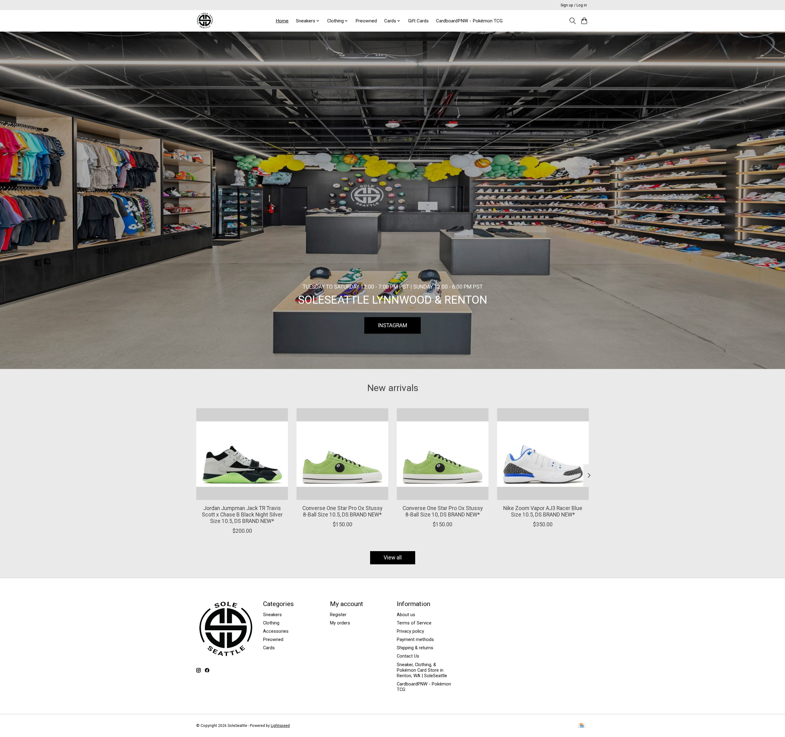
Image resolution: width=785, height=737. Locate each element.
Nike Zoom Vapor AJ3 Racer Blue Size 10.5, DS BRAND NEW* (542, 511)
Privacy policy (410, 631)
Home (282, 21)
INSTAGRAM (392, 325)
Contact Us (408, 656)
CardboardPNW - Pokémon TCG (469, 21)
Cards (269, 648)
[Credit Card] (581, 726)
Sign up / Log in (574, 5)
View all (393, 558)
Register (338, 614)
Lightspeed (280, 726)
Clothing (271, 623)
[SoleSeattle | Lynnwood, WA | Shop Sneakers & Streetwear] (204, 20)
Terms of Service (414, 623)
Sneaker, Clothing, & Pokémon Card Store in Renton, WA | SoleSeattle (422, 670)
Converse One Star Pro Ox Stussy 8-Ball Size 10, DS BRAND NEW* (443, 511)
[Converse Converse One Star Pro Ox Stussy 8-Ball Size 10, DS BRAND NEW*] (442, 454)
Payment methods (415, 639)
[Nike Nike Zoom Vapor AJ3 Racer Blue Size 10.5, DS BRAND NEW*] (543, 454)
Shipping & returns (415, 648)
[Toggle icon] (572, 20)
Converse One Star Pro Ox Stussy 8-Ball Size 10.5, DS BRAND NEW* (342, 511)
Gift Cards (418, 21)
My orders (340, 623)
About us (406, 614)
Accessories (276, 631)
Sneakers (272, 614)
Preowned (366, 21)
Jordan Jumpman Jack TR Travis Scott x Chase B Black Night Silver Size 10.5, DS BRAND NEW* (242, 514)
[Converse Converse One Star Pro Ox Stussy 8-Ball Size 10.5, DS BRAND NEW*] (342, 454)
